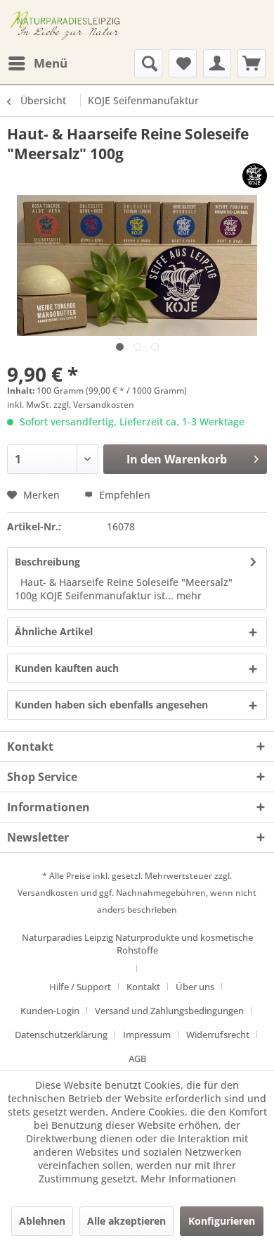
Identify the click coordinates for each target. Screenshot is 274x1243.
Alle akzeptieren (126, 1221)
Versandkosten (48, 893)
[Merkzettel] (183, 63)
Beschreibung (47, 561)
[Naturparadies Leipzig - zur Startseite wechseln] (66, 24)
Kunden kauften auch (67, 668)
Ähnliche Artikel (54, 631)
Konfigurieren (221, 1221)
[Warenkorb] (251, 63)
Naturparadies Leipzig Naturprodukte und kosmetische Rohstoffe (137, 943)
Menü (50, 63)
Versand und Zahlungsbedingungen (169, 1010)
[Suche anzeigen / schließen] (148, 63)
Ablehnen (42, 1221)
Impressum (147, 1034)
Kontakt (143, 986)
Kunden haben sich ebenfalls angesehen (111, 704)
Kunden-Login (49, 1010)
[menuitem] (37, 63)
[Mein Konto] (217, 63)
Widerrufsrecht (217, 1034)
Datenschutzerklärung (61, 1034)
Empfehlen (123, 494)
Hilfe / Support (80, 986)
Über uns (195, 986)
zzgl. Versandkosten (93, 405)
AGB (137, 1058)
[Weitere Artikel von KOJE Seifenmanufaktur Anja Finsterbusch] (254, 175)
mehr (188, 595)
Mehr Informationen (188, 1178)
